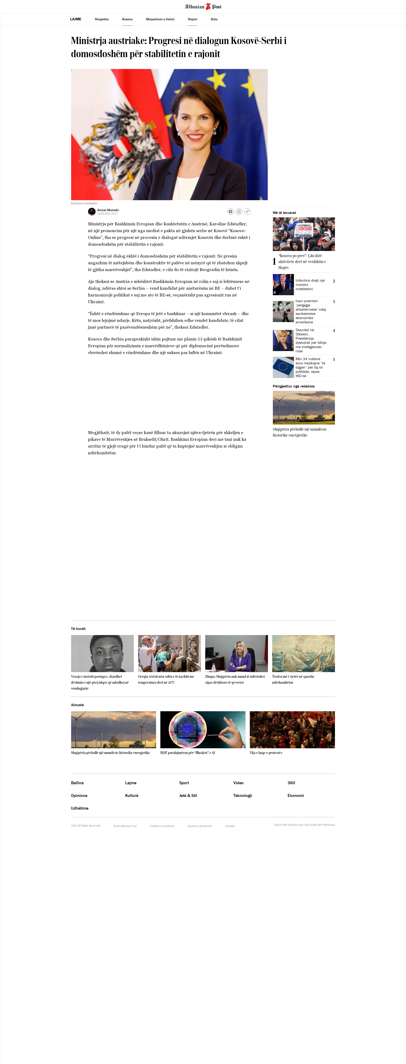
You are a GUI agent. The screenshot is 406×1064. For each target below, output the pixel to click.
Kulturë (131, 795)
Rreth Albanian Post (125, 826)
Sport (184, 782)
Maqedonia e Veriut (160, 19)
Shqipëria (102, 19)
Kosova (127, 19)
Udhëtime (79, 808)
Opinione (79, 795)
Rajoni (192, 19)
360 (291, 782)
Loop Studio (310, 825)
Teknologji (242, 795)
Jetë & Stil (188, 795)
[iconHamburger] (11, 5)
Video (238, 782)
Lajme (75, 19)
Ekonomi (296, 795)
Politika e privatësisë (162, 826)
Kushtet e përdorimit (200, 826)
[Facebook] (230, 211)
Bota (214, 19)
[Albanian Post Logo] (203, 6)
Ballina (77, 782)
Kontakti (230, 826)
